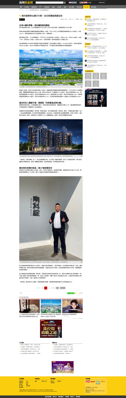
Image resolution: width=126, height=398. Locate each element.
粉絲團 (89, 2)
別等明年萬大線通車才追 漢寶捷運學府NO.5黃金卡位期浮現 (51, 315)
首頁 (22, 6)
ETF (27, 381)
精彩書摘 (21, 387)
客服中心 (59, 381)
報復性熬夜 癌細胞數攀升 (69, 314)
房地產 (20, 384)
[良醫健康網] (98, 381)
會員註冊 (101, 2)
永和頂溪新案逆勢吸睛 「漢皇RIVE (61, 353)
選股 (36, 381)
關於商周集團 (48, 396)
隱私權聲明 (60, 396)
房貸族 (96, 78)
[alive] (103, 381)
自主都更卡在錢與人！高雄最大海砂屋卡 (63, 351)
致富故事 (21, 382)
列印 (82, 293)
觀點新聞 (21, 381)
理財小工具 (44, 381)
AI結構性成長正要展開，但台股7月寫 (30, 351)
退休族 (88, 86)
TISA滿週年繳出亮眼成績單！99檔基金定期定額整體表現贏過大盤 (29, 315)
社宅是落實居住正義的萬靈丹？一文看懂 (30, 353)
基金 (27, 384)
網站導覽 (78, 396)
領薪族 (88, 78)
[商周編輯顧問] (98, 383)
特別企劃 (28, 385)
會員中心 (52, 381)
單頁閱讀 (62, 288)
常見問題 (52, 382)
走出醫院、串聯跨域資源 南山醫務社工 (30, 346)
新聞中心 (72, 396)
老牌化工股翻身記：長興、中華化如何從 (30, 344)
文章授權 (67, 396)
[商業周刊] (88, 381)
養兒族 (103, 78)
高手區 (96, 86)
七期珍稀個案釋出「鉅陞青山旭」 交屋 (30, 349)
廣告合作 (55, 396)
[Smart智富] (93, 382)
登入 (104, 2)
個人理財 (21, 385)
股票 (27, 382)
